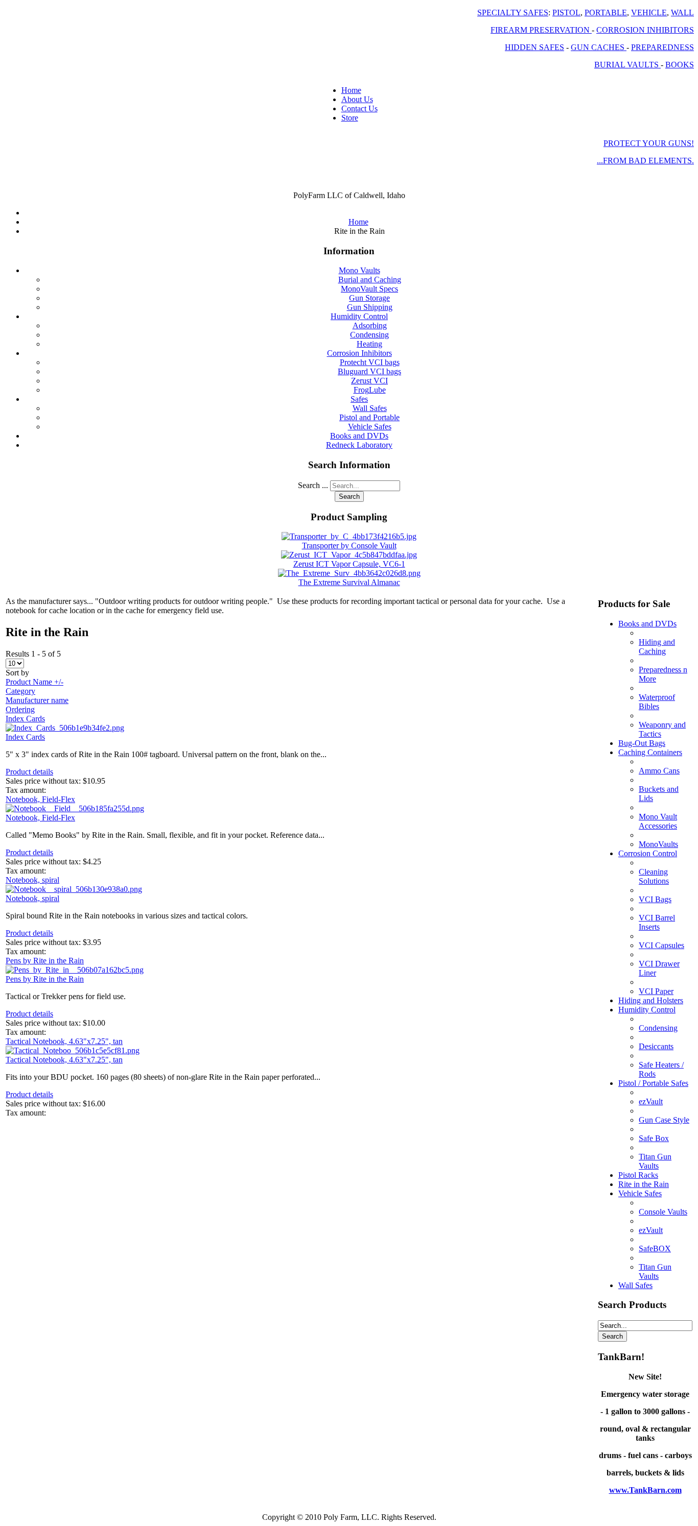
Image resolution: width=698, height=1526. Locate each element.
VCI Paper (656, 991)
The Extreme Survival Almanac (349, 582)
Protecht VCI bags (370, 362)
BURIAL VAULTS (627, 64)
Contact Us (359, 108)
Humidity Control (359, 316)
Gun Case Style (664, 1120)
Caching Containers (650, 752)
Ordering (20, 709)
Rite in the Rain (643, 1184)
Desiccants (656, 1046)
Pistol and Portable (369, 417)
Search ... (313, 485)
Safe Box (654, 1138)
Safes (359, 399)
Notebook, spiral (32, 880)
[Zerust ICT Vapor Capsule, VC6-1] (349, 554)
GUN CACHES (598, 47)
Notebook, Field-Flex (40, 799)
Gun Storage (369, 298)
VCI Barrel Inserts (657, 922)
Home (351, 90)
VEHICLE (649, 12)
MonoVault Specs (369, 288)
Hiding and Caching (657, 647)
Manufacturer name (37, 700)
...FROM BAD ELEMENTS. (645, 160)
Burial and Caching (369, 279)
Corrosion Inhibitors (359, 353)
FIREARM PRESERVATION (541, 30)
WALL (682, 12)
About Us (357, 99)
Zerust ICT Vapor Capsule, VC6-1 (349, 564)
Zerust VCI (369, 380)
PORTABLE (606, 12)
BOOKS (679, 64)
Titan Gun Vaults (655, 1161)
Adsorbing (370, 325)
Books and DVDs (359, 435)
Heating (369, 344)
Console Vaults (663, 1211)
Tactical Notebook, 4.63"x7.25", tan (64, 1041)
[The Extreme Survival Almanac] (349, 573)
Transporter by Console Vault (349, 545)
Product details (29, 771)
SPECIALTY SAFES (512, 12)
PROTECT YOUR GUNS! (648, 143)
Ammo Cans (659, 770)
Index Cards (25, 718)
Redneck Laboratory (359, 445)
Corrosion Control (647, 853)
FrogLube (370, 389)
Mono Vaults (359, 270)
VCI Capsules (661, 945)
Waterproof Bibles (657, 702)
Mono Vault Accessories (658, 821)
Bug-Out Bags (641, 743)
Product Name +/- (34, 681)
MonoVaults (658, 844)
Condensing (369, 334)
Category (20, 691)
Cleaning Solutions (654, 876)
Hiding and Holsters (650, 1000)
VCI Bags (655, 899)
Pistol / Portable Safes (653, 1083)
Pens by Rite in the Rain (45, 960)
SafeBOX (655, 1248)
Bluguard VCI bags (369, 371)
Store (349, 117)
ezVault (651, 1101)
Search (349, 496)
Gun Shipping (369, 307)
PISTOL (566, 12)
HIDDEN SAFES (534, 47)
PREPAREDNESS (662, 47)
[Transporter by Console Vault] (349, 536)
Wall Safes (370, 408)
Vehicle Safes (369, 426)
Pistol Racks (638, 1175)
